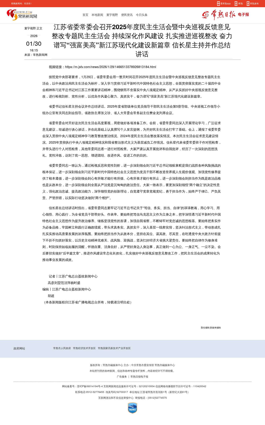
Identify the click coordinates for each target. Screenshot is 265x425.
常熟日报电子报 (139, 376)
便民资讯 (127, 14)
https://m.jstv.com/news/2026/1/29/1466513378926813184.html (110, 66)
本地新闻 (97, 14)
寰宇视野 (112, 14)
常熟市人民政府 (62, 348)
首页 (85, 14)
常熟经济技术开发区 (84, 348)
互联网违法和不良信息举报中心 (116, 398)
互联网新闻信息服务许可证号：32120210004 (129, 386)
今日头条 (141, 14)
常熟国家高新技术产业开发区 (114, 348)
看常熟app (225, 3)
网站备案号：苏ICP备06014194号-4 (82, 386)
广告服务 (122, 376)
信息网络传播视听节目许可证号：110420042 (180, 386)
